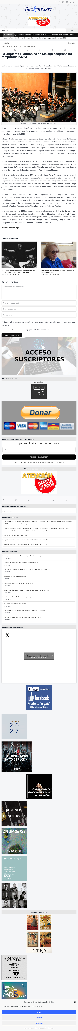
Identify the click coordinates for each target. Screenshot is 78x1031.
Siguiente (71, 43)
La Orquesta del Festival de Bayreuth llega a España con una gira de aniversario (27, 556)
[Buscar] (72, 30)
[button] (75, 1002)
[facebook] (56, 2)
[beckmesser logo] (38, 4)
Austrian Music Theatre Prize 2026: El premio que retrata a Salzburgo (24, 610)
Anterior (6, 43)
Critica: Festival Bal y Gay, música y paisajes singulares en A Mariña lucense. (26, 590)
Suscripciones (39, 382)
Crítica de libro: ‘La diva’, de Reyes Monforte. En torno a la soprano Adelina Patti (27, 569)
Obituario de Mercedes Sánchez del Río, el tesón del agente (53, 35)
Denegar (39, 1017)
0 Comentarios (14, 275)
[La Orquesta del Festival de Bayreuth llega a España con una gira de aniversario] (19, 243)
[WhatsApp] (41, 500)
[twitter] (59, 2)
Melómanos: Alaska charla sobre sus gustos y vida (19, 597)
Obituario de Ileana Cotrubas (19, 535)
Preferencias (39, 1023)
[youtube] (67, 2)
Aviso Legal (51, 1028)
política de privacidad (42, 462)
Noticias (32, 47)
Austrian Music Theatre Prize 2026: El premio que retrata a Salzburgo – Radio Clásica (29, 521)
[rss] (74, 2)
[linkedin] (70, 2)
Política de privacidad (41, 1028)
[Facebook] (3, 500)
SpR (5, 47)
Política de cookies (29, 1028)
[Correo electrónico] (66, 500)
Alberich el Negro (9, 544)
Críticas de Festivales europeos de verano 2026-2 (18, 583)
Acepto (39, 1012)
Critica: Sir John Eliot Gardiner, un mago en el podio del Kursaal (22, 617)
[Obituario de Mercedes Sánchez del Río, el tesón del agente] (58, 243)
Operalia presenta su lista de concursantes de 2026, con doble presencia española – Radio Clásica (33, 528)
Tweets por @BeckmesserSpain (39, 656)
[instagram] (63, 2)
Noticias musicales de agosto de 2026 (15, 576)
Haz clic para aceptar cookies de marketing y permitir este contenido (39, 656)
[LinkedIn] (28, 500)
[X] (16, 500)
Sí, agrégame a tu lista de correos (36, 330)
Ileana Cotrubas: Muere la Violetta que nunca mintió (32, 540)
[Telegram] (53, 500)
